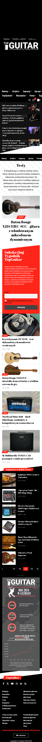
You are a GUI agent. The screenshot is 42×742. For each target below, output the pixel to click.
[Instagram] (16, 684)
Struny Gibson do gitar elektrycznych (28, 522)
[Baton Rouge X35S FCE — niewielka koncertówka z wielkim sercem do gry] (21, 363)
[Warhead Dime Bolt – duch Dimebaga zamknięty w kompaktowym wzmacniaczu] (21, 402)
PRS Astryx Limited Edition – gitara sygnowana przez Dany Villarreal (13, 107)
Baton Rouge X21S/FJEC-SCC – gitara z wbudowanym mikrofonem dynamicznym (21, 231)
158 (20, 569)
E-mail (6, 292)
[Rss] (25, 684)
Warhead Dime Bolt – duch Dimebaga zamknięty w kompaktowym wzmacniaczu (18, 419)
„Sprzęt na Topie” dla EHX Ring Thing (27, 491)
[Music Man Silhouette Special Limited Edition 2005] (9, 542)
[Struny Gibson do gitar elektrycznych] (9, 527)
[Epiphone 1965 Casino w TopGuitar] (9, 480)
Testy (21, 217)
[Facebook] (3, 684)
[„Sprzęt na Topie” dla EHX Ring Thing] (9, 495)
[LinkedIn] (21, 684)
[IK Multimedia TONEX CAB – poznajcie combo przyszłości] (21, 441)
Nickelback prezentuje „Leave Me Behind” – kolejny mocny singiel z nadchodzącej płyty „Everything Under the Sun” (14, 145)
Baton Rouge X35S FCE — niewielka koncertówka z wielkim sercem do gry (20, 381)
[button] (30, 100)
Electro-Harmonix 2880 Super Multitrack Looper (28, 508)
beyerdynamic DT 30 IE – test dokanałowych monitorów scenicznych (18, 342)
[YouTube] (12, 684)
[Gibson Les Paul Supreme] (9, 558)
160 (31, 569)
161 (37, 569)
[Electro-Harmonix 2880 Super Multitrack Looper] (9, 511)
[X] (7, 684)
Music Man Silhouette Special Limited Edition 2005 (28, 540)
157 (14, 569)
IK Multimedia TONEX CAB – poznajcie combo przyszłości (17, 457)
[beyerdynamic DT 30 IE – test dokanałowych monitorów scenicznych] (21, 325)
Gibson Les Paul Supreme (25, 554)
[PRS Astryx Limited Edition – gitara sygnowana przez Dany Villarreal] (34, 107)
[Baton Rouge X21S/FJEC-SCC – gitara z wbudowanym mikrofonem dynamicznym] (21, 207)
